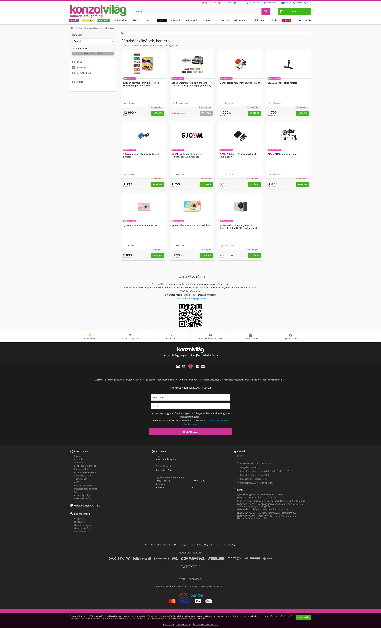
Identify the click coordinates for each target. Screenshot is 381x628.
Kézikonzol (222, 20)
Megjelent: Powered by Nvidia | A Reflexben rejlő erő (265, 471)
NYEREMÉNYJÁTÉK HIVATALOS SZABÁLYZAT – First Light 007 (266, 512)
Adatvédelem (80, 478)
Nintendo (176, 20)
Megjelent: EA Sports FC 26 (252, 478)
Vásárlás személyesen (85, 472)
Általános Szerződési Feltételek (205, 624)
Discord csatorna (82, 498)
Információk (255, 3)
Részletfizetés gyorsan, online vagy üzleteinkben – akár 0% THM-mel (271, 500)
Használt (103, 20)
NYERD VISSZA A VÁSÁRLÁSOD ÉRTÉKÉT (256, 497)
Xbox (136, 20)
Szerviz (299, 3)
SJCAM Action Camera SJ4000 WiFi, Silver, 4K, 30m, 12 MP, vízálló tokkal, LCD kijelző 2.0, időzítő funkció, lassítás (240, 228)
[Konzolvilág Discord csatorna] (178, 366)
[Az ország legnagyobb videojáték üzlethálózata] (98, 11)
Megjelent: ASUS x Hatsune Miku (255, 482)
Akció (74, 20)
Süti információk (183, 624)
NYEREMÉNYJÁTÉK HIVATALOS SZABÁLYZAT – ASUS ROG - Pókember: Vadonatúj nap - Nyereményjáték (271, 505)
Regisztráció (226, 3)
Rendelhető (82, 67)
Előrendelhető (83, 72)
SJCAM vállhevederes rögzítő (282, 83)
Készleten (81, 62)
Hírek (308, 3)
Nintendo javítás (82, 531)
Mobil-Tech (257, 20)
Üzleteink (241, 3)
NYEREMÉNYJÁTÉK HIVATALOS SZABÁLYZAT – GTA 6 (262, 509)
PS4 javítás (79, 521)
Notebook (192, 20)
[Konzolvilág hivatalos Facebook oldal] (197, 366)
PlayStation (120, 20)
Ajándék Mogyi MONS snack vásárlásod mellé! (260, 494)
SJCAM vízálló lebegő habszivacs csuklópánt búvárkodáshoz (187, 155)
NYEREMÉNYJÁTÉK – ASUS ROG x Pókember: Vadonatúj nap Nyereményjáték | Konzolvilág (266, 517)
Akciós (79, 81)
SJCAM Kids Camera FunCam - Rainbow (191, 225)
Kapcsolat (79, 459)
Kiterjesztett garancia (84, 485)
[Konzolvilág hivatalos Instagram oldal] (203, 366)
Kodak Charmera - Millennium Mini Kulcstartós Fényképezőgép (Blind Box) (191, 84)
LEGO (286, 20)
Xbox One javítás (82, 528)
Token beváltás (272, 3)
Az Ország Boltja (82, 495)
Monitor (207, 20)
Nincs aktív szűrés (93, 53)
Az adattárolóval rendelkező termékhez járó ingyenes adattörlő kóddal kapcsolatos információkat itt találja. (190, 545)
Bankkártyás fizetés (83, 475)
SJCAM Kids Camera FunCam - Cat (140, 225)
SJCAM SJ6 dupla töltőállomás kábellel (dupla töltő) (239, 155)
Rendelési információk (85, 465)
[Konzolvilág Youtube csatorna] (183, 366)
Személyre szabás (284, 616)
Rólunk (77, 456)
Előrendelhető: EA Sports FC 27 (254, 463)
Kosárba (158, 113)
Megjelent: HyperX (248, 467)
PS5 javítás (79, 518)
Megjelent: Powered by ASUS (253, 474)
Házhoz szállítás (82, 469)
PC (148, 20)
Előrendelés (240, 20)
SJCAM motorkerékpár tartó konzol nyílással (141, 155)
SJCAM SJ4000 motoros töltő (282, 154)
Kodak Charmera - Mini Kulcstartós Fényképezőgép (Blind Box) (141, 84)
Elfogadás (303, 617)
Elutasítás (268, 616)
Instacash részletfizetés (85, 488)
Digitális (273, 20)
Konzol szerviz (82, 514)
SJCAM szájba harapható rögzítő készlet (240, 83)
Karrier (287, 3)
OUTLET (88, 20)
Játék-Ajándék (303, 20)
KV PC (162, 20)
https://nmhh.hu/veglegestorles (190, 298)
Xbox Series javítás (83, 525)
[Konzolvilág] (190, 350)
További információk (196, 618)
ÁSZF (76, 482)
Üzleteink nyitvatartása (87, 505)
